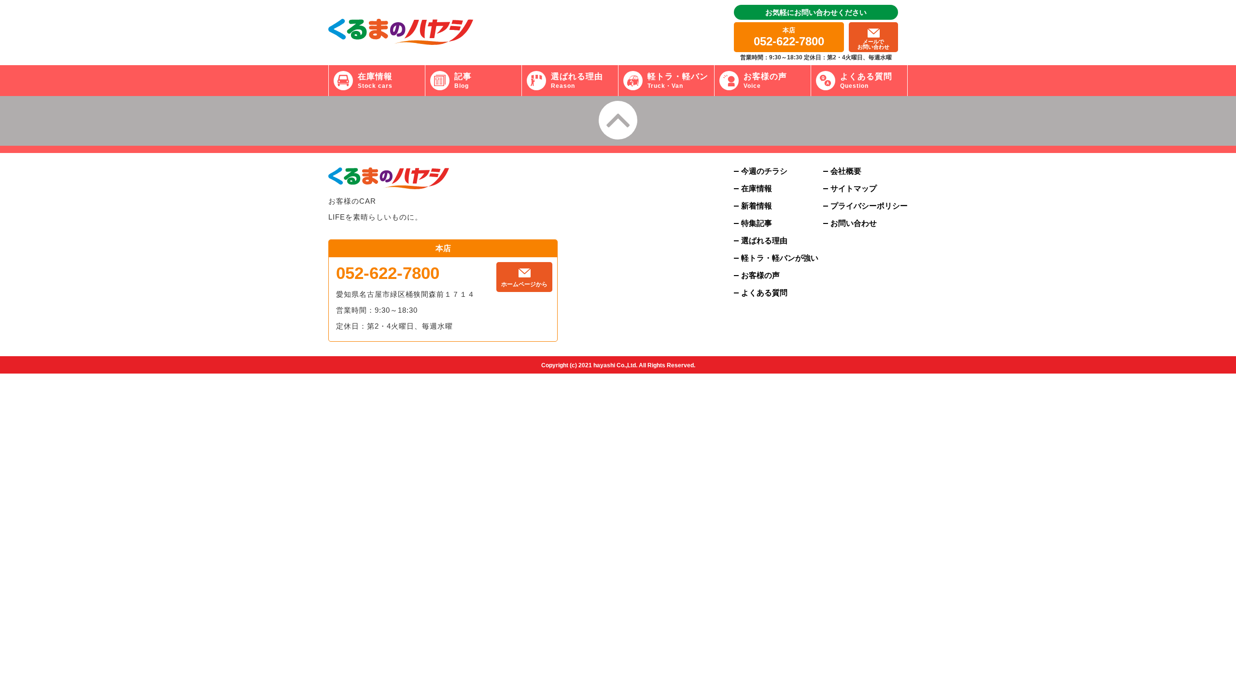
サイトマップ (853, 189)
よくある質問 (764, 293)
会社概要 (845, 171)
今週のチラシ (764, 171)
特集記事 (756, 223)
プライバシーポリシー (869, 206)
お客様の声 (760, 275)
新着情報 (756, 206)
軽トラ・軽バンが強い (779, 258)
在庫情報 (756, 189)
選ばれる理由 (764, 241)
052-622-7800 (387, 272)
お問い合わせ (853, 223)
